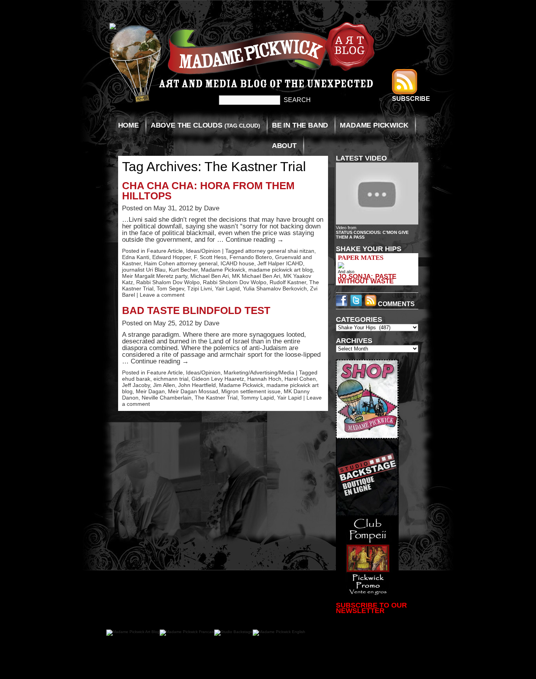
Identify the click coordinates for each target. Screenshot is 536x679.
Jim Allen (164, 385)
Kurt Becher (183, 269)
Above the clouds (205, 125)
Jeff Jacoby (136, 385)
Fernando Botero (251, 257)
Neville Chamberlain (166, 397)
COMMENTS (395, 304)
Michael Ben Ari (209, 276)
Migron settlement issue (251, 391)
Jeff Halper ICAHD (280, 263)
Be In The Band (300, 125)
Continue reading (255, 239)
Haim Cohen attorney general (180, 263)
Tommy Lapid (257, 397)
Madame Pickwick (374, 125)
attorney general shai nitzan (279, 251)
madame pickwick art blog (280, 269)
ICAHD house (237, 263)
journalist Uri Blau (144, 269)
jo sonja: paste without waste (367, 279)
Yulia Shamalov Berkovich (275, 288)
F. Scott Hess (210, 257)
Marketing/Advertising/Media (259, 372)
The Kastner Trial (216, 397)
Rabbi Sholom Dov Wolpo (234, 282)
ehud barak (136, 379)
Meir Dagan (150, 391)
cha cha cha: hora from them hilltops (208, 190)
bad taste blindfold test (196, 310)
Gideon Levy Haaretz (217, 379)
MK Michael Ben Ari (256, 276)
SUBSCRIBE (411, 98)
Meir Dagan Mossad (193, 391)
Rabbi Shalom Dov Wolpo (168, 282)
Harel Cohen (300, 379)
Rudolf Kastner (288, 282)
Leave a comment (162, 295)
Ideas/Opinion (203, 251)
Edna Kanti (135, 257)
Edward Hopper (171, 257)
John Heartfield (197, 385)
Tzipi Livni (199, 288)
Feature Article (165, 251)
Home (128, 125)
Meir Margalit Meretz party (154, 276)
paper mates (360, 257)
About (284, 146)
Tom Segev (170, 288)
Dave (211, 208)
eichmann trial (170, 379)
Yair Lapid (227, 288)
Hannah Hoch (264, 379)
